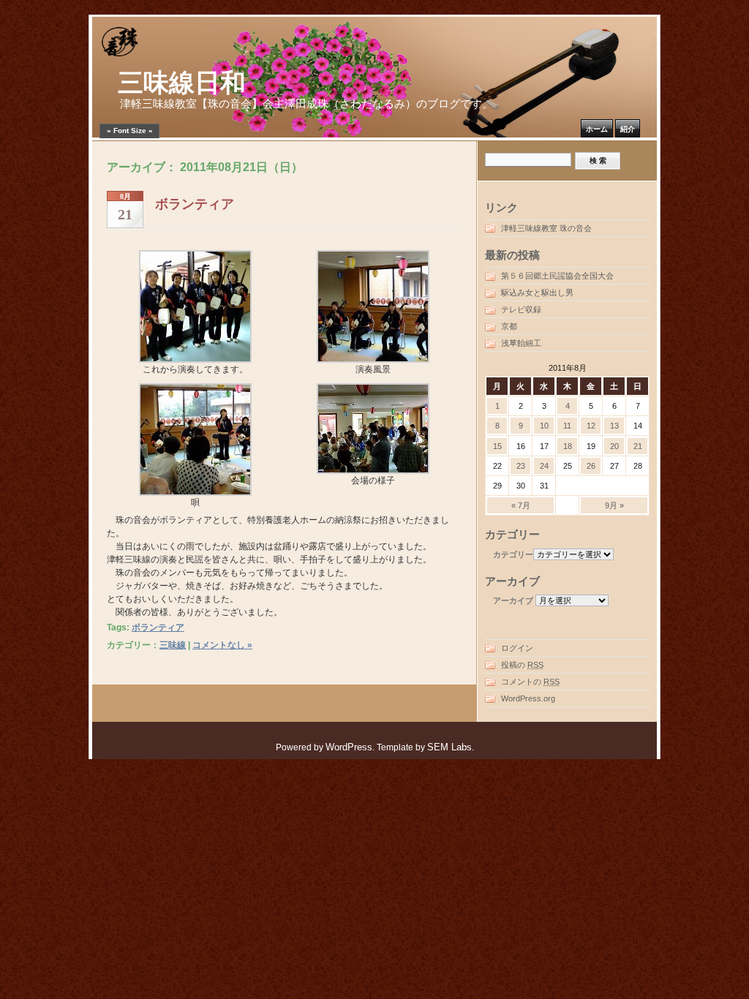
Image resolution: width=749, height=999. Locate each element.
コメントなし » (222, 645)
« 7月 (520, 505)
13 (614, 425)
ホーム (597, 129)
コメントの (530, 681)
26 (591, 465)
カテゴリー (513, 554)
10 (544, 425)
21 (637, 446)
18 (567, 446)
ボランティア (194, 204)
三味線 (172, 645)
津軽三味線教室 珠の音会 (546, 228)
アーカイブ (513, 600)
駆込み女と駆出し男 (537, 292)
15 (497, 446)
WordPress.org (528, 698)
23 (520, 465)
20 (614, 446)
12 (591, 425)
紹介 (627, 129)
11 (567, 425)
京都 (509, 326)
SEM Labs (449, 747)
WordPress (348, 747)
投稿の (522, 664)
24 (544, 465)
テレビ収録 (521, 309)
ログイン (517, 648)
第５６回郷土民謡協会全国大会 (557, 275)
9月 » (614, 505)
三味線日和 (182, 83)
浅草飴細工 (521, 343)
